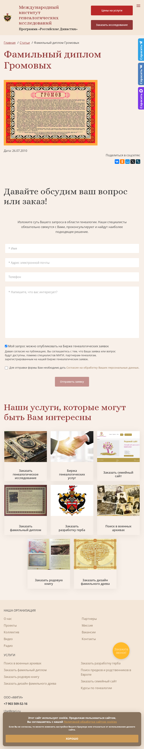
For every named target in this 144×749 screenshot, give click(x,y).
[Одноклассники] (122, 161)
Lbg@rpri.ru (12, 711)
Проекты (10, 625)
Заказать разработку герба (72, 528)
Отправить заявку (72, 381)
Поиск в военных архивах (118, 528)
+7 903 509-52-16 (15, 703)
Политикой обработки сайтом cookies (90, 722)
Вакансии (89, 632)
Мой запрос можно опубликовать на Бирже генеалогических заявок (58, 346)
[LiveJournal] (138, 161)
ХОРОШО (72, 738)
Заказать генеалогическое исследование (25, 474)
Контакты (89, 639)
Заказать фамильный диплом (25, 528)
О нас (8, 619)
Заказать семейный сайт (118, 474)
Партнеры (89, 619)
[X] (132, 161)
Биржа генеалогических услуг (72, 474)
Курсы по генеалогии (96, 688)
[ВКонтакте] (117, 161)
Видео (8, 639)
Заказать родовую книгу (49, 582)
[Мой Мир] (127, 161)
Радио (8, 646)
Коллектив (11, 632)
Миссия (87, 625)
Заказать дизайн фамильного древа (95, 582)
